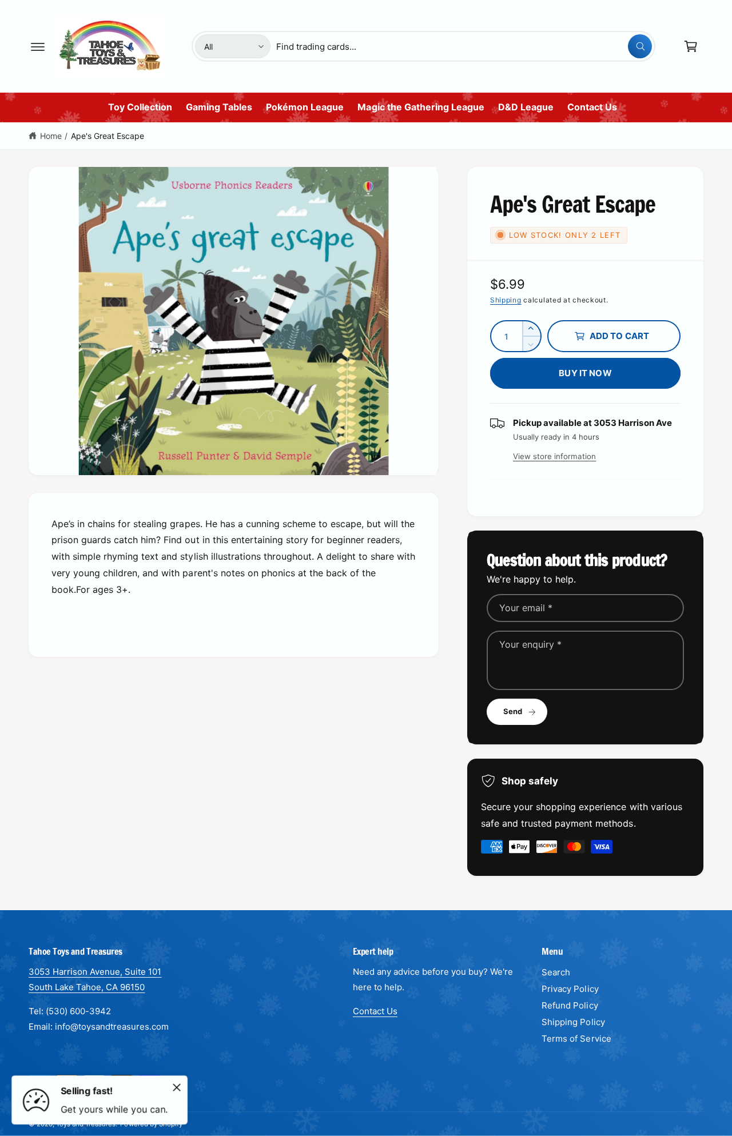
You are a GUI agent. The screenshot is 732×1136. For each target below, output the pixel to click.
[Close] (176, 1087)
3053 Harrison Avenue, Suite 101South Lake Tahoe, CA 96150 (95, 979)
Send (513, 711)
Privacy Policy (570, 988)
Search (556, 972)
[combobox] (464, 46)
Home (51, 136)
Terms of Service (576, 1038)
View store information (554, 456)
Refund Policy (570, 1005)
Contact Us (375, 1011)
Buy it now (585, 373)
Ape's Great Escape (107, 136)
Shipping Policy (573, 1022)
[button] (38, 46)
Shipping (506, 300)
